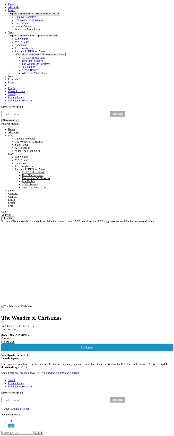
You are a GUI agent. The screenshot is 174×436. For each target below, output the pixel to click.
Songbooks (21, 44)
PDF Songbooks (24, 48)
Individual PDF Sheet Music (30, 51)
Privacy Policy (16, 97)
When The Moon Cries (27, 29)
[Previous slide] (2, 310)
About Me (13, 7)
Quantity (6, 338)
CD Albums (21, 38)
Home (11, 4)
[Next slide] (6, 310)
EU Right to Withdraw (20, 100)
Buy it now (87, 347)
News (11, 76)
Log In (11, 88)
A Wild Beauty (23, 26)
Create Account (16, 91)
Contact (12, 82)
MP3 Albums (22, 41)
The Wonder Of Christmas (36, 63)
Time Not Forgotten (25, 16)
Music (11, 10)
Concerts (13, 79)
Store (11, 32)
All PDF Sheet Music (33, 57)
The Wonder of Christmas (29, 20)
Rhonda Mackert (10, 123)
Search (11, 94)
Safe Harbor (21, 23)
